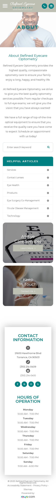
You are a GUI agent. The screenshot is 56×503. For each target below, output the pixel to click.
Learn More (27, 248)
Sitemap (28, 489)
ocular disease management (23, 208)
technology (13, 216)
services (11, 170)
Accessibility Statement (19, 485)
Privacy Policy (40, 485)
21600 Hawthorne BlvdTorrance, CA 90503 (28, 355)
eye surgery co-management (23, 200)
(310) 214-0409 (28, 366)
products (12, 193)
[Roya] (28, 497)
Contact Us (27, 291)
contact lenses (15, 177)
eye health (13, 185)
